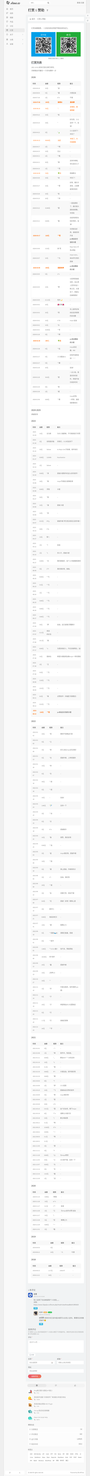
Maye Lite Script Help (41, 1417)
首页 (33, 19)
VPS (31, 1460)
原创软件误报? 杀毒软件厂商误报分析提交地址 (50, 1397)
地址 (29, 1367)
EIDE (67, 1454)
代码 (57, 1460)
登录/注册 (80, 3)
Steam (80, 1457)
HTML (76, 1454)
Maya (43, 1457)
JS (80, 1454)
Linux (31, 1457)
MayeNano (61, 1457)
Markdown (38, 1457)
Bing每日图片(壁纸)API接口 (43, 1391)
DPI (64, 1454)
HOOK (71, 1454)
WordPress (48, 1460)
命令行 (62, 1460)
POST (75, 1457)
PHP (71, 1457)
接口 (67, 1460)
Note (66, 1457)
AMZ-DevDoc (37, 1454)
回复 (35, 1308)
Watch (35, 1460)
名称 (30, 1359)
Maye (48, 1457)
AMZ (31, 1454)
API (43, 1454)
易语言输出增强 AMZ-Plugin (43, 1404)
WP (53, 1460)
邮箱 (59, 1359)
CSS (55, 1454)
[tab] (36, 1385)
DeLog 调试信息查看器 (41, 1411)
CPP (51, 1454)
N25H (41, 1312)
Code (47, 1454)
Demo (59, 1454)
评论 (30, 1337)
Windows (41, 1460)
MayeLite (53, 1457)
